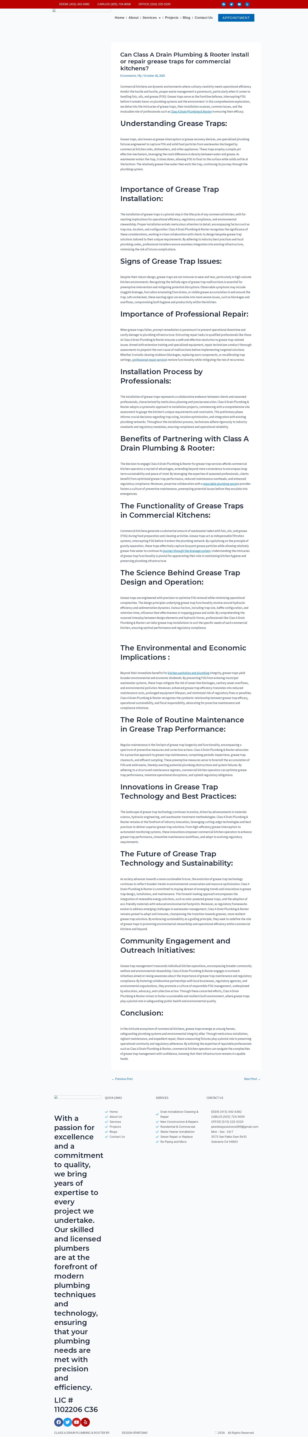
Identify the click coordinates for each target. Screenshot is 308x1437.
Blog (186, 17)
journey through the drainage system (187, 551)
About (133, 17)
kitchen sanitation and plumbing (188, 673)
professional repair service (149, 360)
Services (150, 17)
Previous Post (122, 1078)
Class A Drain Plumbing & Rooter (191, 111)
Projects (172, 17)
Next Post (252, 1078)
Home (119, 17)
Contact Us (204, 17)
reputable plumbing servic (220, 484)
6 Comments (128, 76)
